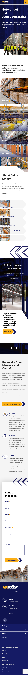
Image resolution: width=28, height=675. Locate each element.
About (4, 650)
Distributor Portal (8, 664)
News (4, 657)
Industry (8, 534)
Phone (7, 521)
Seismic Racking (16, 238)
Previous (11, 348)
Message (9, 544)
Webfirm (9, 671)
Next (17, 348)
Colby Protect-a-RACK (7, 207)
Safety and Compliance (10, 647)
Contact (5, 661)
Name (7, 501)
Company (8, 508)
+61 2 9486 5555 (26, 2)
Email (7, 514)
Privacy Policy (5, 669)
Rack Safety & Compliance (8, 225)
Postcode (8, 527)
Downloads (6, 654)
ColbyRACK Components (8, 216)
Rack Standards (16, 230)
